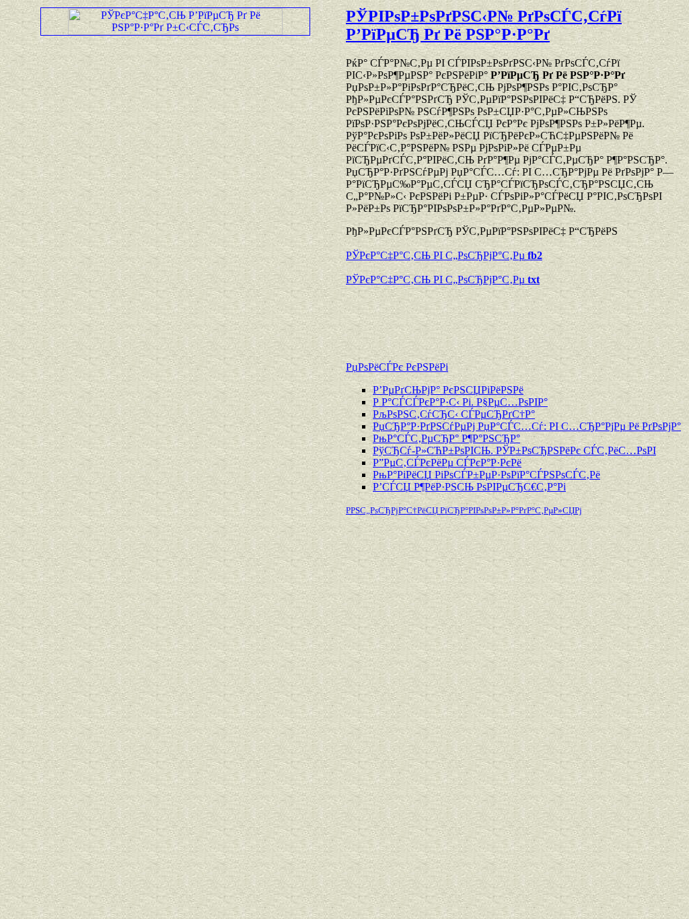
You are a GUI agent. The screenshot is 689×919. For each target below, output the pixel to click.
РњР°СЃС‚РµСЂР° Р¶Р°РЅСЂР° (446, 438)
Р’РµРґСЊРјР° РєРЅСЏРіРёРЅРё (448, 390)
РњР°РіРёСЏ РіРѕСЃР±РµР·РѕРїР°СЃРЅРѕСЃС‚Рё (486, 474)
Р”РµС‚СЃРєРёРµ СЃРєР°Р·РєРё (447, 462)
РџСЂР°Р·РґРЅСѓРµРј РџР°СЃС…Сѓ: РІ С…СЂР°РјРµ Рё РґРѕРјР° (527, 426)
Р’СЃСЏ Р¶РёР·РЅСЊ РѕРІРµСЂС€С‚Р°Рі (469, 486)
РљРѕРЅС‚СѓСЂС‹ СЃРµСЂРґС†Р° (454, 414)
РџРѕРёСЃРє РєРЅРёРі (397, 367)
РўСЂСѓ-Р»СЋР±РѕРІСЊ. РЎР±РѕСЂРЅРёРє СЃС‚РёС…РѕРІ (514, 450)
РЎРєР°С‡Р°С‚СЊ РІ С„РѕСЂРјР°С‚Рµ (444, 255)
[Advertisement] (503, 317)
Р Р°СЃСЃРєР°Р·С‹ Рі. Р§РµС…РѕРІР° (460, 402)
